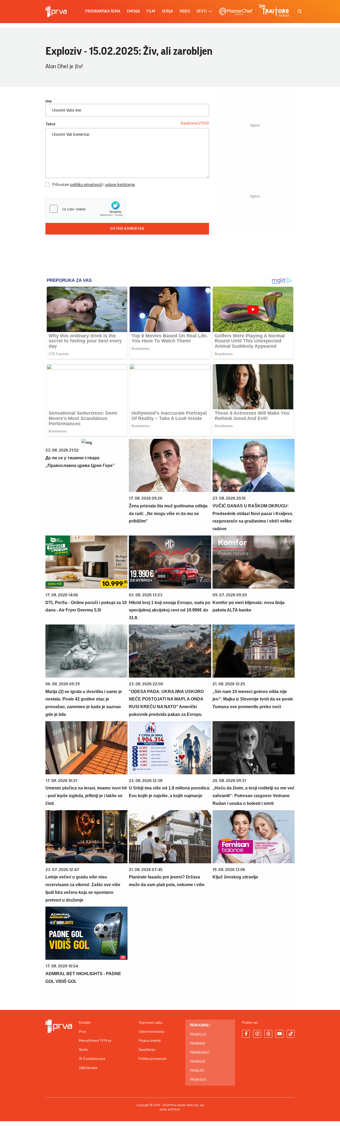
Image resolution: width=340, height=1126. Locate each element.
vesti (202, 11)
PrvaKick (197, 1062)
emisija (133, 11)
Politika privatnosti (152, 1059)
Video (185, 11)
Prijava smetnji (150, 1041)
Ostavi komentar (127, 229)
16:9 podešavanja (92, 1059)
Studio (83, 1050)
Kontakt (85, 1023)
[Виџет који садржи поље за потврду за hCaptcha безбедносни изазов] (85, 209)
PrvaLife (197, 1071)
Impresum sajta (150, 1023)
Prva (82, 1032)
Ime (48, 101)
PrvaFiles (198, 1080)
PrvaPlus (198, 1034)
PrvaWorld (200, 1053)
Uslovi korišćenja (151, 1032)
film (151, 11)
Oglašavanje (88, 1068)
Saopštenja (147, 1050)
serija (167, 11)
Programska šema (102, 11)
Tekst (50, 124)
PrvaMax (197, 1044)
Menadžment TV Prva (95, 1041)
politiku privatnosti (86, 184)
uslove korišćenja (120, 184)
